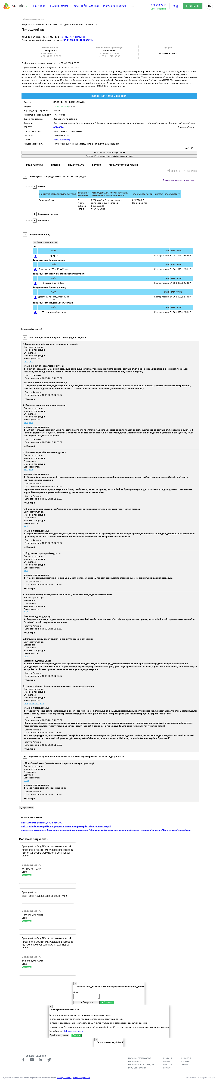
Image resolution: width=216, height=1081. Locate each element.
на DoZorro (79, 37)
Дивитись (26, 875)
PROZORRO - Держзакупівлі (139, 1058)
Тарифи (184, 1065)
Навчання (167, 1058)
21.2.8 (26, 780)
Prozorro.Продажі (114, 5)
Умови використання (81, 1078)
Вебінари (185, 1061)
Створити (108, 1002)
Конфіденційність (64, 1078)
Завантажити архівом (46, 242)
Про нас (166, 1068)
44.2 (26, 469)
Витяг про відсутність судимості (108, 153)
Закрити (76, 1035)
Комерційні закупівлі (86, 5)
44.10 (31, 703)
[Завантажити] (35, 257)
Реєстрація (192, 6)
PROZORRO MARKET (59, 5)
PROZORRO (39, 5)
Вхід (175, 6)
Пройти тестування (59, 1035)
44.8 (26, 570)
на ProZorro (67, 37)
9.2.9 (42, 703)
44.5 (31, 361)
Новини (166, 1061)
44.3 (31, 469)
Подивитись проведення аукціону (178, 180)
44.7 (26, 612)
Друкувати (27, 808)
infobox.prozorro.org (72, 1031)
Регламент (186, 1058)
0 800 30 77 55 (158, 5)
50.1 (31, 422)
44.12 (26, 526)
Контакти (167, 1065)
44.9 (26, 703)
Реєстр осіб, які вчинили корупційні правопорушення (109, 156)
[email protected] (61, 140)
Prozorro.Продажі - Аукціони (141, 1065)
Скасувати (87, 1002)
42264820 (58, 127)
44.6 (26, 361)
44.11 (36, 703)
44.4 (26, 422)
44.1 (26, 656)
